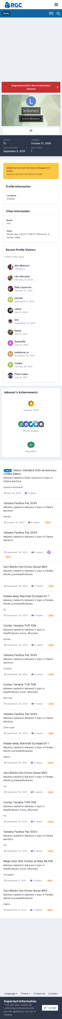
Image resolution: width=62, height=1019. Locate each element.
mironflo (19, 298)
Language (10, 993)
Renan (18, 330)
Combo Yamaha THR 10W (19, 625)
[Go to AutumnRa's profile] (10, 343)
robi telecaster (22, 276)
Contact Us (39, 993)
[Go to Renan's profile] (10, 332)
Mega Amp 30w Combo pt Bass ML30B (28, 861)
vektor (18, 309)
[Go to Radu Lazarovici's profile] (10, 289)
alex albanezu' (22, 265)
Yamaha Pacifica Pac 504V (20, 503)
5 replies (38, 586)
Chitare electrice (12, 481)
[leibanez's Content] (31, 130)
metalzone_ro (22, 352)
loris (17, 320)
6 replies (38, 645)
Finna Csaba (21, 374)
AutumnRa (20, 341)
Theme (25, 993)
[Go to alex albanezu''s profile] (10, 267)
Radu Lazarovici (23, 287)
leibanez (8, 477)
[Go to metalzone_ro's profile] (10, 354)
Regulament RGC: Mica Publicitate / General (31, 87)
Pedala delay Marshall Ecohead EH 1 (26, 596)
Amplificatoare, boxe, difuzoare (20, 633)
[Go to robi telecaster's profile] (10, 278)
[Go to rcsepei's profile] (10, 365)
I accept (51, 1007)
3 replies (37, 880)
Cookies (53, 993)
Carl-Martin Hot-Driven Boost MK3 (25, 566)
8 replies (35, 522)
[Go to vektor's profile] (10, 310)
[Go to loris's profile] (10, 321)
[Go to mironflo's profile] (10, 299)
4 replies (32, 493)
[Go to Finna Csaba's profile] (10, 375)
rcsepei (18, 363)
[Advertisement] (31, 50)
